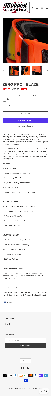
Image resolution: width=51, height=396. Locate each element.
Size (4, 101)
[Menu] (46, 7)
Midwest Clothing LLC (21, 388)
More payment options (25, 126)
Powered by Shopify (35, 388)
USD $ (25, 361)
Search (7, 324)
